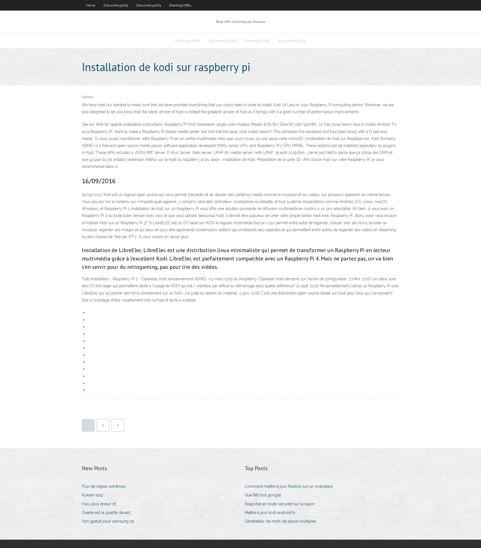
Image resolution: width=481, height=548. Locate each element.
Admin (87, 97)
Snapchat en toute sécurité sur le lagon (280, 504)
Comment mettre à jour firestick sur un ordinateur (289, 486)
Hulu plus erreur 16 (99, 504)
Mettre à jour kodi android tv (270, 512)
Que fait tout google (263, 495)
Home (90, 5)
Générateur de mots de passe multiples (280, 521)
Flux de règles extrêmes (104, 486)
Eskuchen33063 (116, 5)
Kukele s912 (92, 495)
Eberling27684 (180, 5)
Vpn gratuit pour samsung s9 (108, 521)
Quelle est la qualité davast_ (107, 512)
